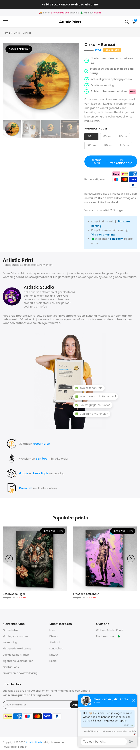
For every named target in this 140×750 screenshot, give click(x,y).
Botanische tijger (14, 594)
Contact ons (11, 667)
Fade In (22, 747)
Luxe (52, 630)
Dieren (53, 636)
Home (6, 33)
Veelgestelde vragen (16, 655)
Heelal (53, 661)
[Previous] (9, 558)
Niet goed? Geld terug (17, 648)
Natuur (53, 655)
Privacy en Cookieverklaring (20, 673)
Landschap (56, 648)
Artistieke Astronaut (86, 594)
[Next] (131, 558)
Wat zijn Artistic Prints (109, 630)
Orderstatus (10, 630)
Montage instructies (15, 636)
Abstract (54, 642)
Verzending (10, 642)
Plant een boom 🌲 (108, 636)
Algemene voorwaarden (18, 661)
